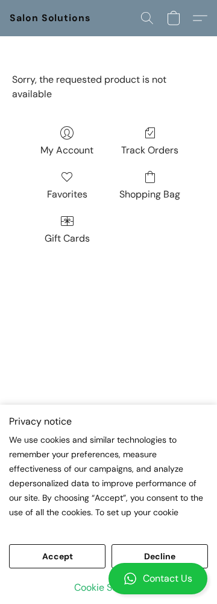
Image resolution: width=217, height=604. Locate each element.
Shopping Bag (149, 194)
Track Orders (149, 150)
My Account (66, 150)
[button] (108, 578)
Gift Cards (67, 238)
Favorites (67, 194)
